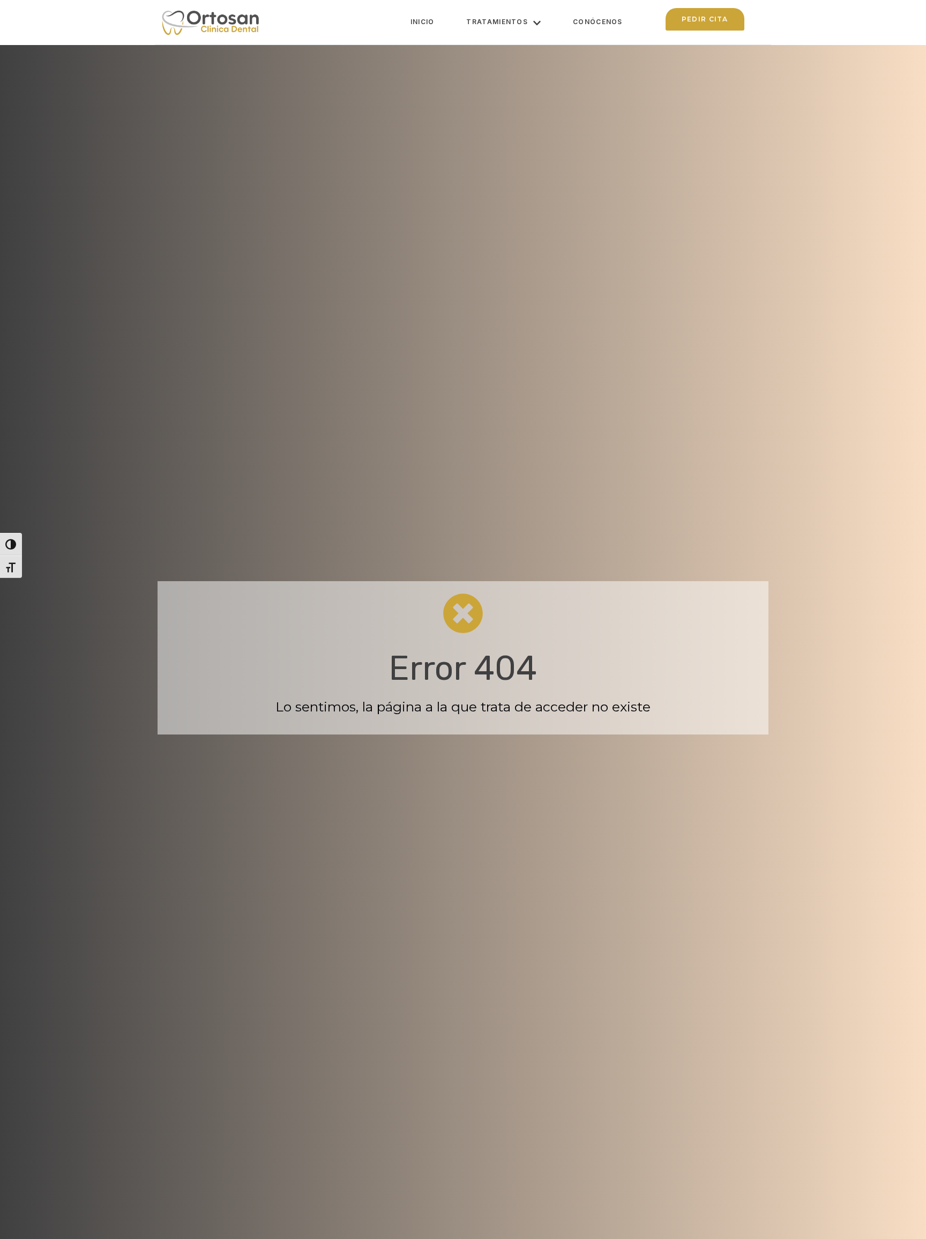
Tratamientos (497, 22)
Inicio (422, 22)
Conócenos (598, 22)
